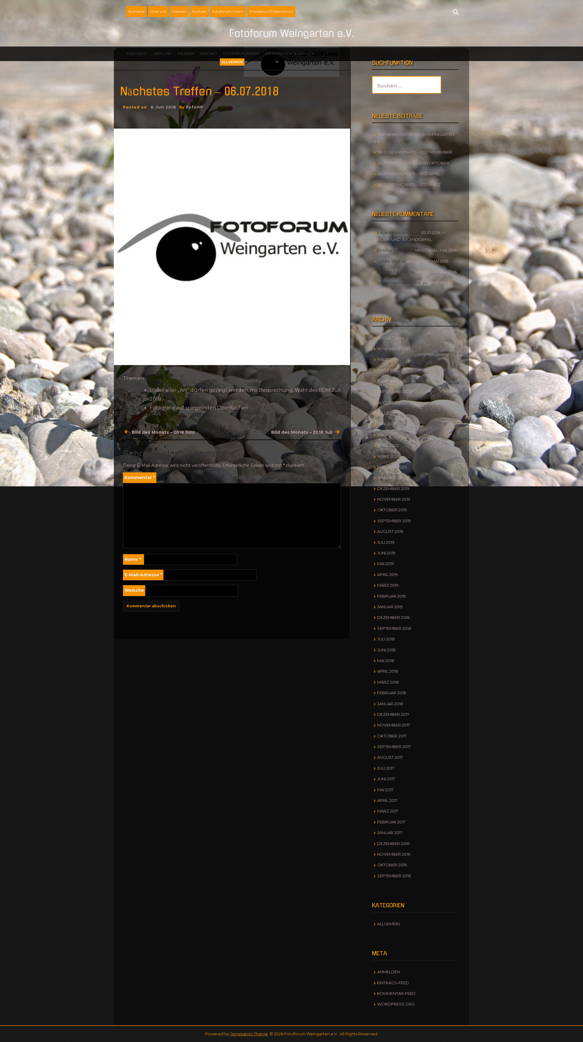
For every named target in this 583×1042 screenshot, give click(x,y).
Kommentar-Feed (396, 993)
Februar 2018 (391, 692)
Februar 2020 (392, 466)
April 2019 (387, 574)
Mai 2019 (385, 563)
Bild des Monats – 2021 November (415, 152)
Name (132, 559)
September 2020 (394, 391)
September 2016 (394, 875)
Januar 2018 (390, 703)
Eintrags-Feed (393, 982)
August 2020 (390, 402)
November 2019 (393, 499)
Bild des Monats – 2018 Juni (163, 432)
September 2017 (394, 746)
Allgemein (232, 62)
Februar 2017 (391, 821)
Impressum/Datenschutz (271, 11)
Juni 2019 (386, 552)
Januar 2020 (390, 477)
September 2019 (394, 520)
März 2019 (387, 585)
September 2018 (394, 628)
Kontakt (199, 11)
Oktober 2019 (392, 509)
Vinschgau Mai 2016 (436, 250)
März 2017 (387, 811)
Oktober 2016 (392, 864)
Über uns (158, 11)
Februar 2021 (391, 380)
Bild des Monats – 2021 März (409, 184)
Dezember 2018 (393, 617)
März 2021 (387, 369)
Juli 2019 (385, 542)
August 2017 (390, 757)
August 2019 (390, 531)
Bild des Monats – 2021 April (409, 173)
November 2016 (393, 854)
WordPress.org (396, 1004)
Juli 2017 (385, 768)
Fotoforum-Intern (228, 11)
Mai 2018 (385, 660)
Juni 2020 (387, 423)
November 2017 (393, 725)
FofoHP (194, 107)
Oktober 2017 (392, 735)
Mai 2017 (385, 789)
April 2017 (387, 800)
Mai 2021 (385, 359)
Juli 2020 (386, 413)
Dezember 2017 (393, 714)
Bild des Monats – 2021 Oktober (413, 162)
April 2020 (388, 445)
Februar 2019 (391, 596)
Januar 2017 (389, 832)
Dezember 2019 (393, 488)
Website (134, 590)
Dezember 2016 (393, 843)
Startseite (136, 11)
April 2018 (387, 671)
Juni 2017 (386, 778)
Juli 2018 (386, 639)
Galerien (179, 11)
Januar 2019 (390, 606)
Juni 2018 (386, 649)
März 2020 (388, 456)
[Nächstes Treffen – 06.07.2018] (232, 246)
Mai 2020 (386, 434)
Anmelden (388, 971)
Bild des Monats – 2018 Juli (301, 432)
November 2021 (393, 348)
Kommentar (139, 477)
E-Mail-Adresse (143, 575)
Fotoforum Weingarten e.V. (291, 34)
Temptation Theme (249, 1033)
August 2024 (390, 337)
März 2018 (388, 682)
